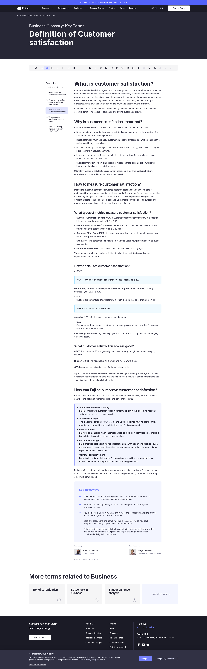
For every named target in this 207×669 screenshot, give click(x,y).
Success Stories (97, 8)
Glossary (113, 633)
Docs (122, 8)
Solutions (62, 8)
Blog (111, 628)
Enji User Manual (117, 647)
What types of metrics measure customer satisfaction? (56, 102)
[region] (57, 110)
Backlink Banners (94, 638)
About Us (90, 624)
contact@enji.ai (145, 627)
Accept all (145, 659)
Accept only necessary (165, 659)
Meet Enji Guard (120, 2)
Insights (132, 8)
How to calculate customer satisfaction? (56, 111)
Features (78, 8)
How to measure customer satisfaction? (56, 93)
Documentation (116, 642)
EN (156, 8)
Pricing (112, 8)
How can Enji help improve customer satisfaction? (54, 129)
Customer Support (94, 642)
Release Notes (116, 638)
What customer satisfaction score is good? (55, 119)
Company (46, 8)
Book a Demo (179, 8)
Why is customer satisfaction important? (55, 86)
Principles (90, 628)
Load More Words (160, 594)
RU (161, 8)
